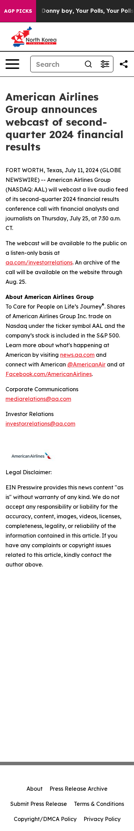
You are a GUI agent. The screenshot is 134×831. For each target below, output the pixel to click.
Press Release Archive (78, 788)
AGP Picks (18, 11)
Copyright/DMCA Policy (45, 819)
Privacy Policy (102, 819)
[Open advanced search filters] (105, 64)
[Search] (88, 64)
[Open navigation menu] (12, 64)
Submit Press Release (38, 803)
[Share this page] (124, 64)
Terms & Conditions (99, 803)
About (34, 788)
